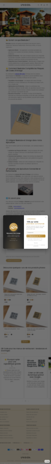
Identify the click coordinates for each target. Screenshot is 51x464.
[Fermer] (46, 217)
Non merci (36, 242)
